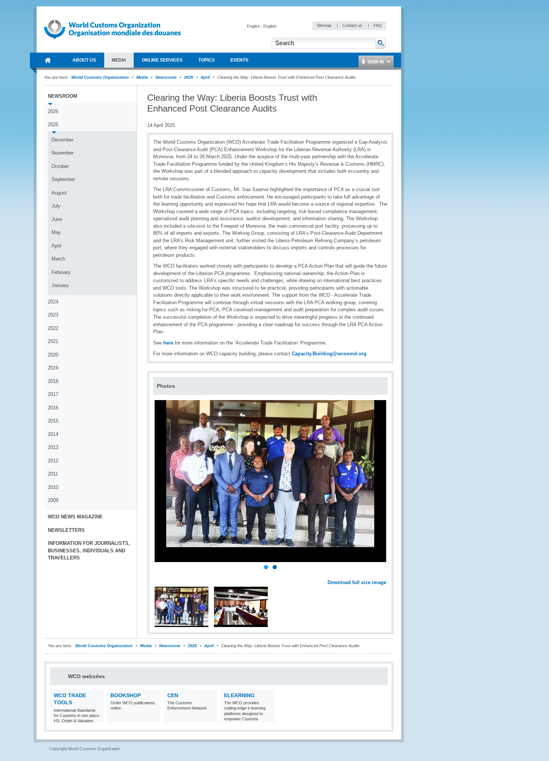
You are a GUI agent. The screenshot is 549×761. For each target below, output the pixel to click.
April (205, 77)
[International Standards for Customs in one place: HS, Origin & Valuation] (97, 718)
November (63, 153)
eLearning (239, 695)
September (63, 179)
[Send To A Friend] (386, 98)
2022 (53, 328)
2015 (53, 421)
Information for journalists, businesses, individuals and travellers (89, 550)
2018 (53, 381)
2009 (53, 500)
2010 (53, 487)
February (61, 272)
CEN (172, 695)
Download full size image (357, 582)
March (58, 259)
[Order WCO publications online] (154, 718)
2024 (53, 302)
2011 (53, 474)
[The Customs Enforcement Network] (210, 718)
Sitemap (324, 25)
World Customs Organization (100, 77)
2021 (53, 341)
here (168, 343)
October (60, 166)
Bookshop (126, 695)
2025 (188, 77)
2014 (53, 434)
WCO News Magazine (75, 517)
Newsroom (166, 77)
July (56, 206)
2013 (53, 447)
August (59, 193)
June (57, 219)
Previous (161, 574)
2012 (53, 461)
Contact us (352, 25)
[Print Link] (363, 98)
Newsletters (66, 530)
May (56, 232)
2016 (53, 408)
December (63, 140)
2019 (53, 368)
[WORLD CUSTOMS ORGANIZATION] (47, 60)
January (60, 285)
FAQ (377, 25)
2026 (53, 111)
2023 (53, 315)
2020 (53, 355)
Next (384, 574)
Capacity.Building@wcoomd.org (329, 353)
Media (142, 77)
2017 (53, 394)
